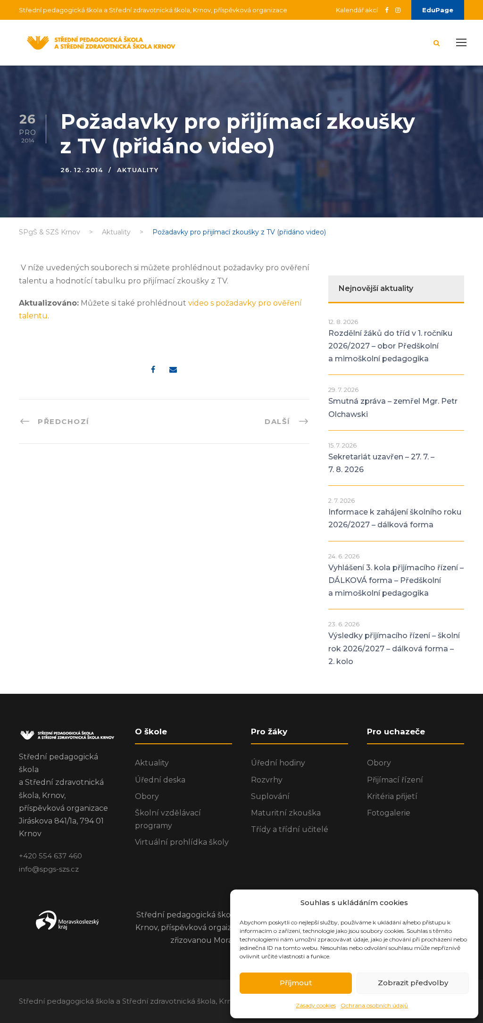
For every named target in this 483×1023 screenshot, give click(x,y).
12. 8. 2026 (343, 321)
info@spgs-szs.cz (49, 869)
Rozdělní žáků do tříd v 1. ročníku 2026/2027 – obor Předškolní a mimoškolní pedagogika (390, 346)
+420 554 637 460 (50, 855)
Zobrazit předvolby (413, 982)
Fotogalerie (388, 812)
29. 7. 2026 (343, 389)
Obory (147, 796)
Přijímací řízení (395, 779)
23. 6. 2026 (343, 624)
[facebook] (386, 10)
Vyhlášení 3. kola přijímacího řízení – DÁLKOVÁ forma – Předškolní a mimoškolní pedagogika (396, 580)
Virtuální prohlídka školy (182, 842)
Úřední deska (160, 779)
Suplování (270, 796)
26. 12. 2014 (81, 170)
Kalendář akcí (357, 10)
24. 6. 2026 (343, 556)
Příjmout (296, 982)
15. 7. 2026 (342, 445)
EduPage (437, 10)
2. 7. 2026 (341, 500)
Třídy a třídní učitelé (289, 829)
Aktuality (137, 170)
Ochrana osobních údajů (374, 1005)
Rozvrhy (267, 779)
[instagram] (397, 10)
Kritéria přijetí (392, 796)
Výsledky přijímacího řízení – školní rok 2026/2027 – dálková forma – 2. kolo (394, 648)
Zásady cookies (316, 1005)
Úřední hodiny (278, 762)
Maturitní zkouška (286, 812)
